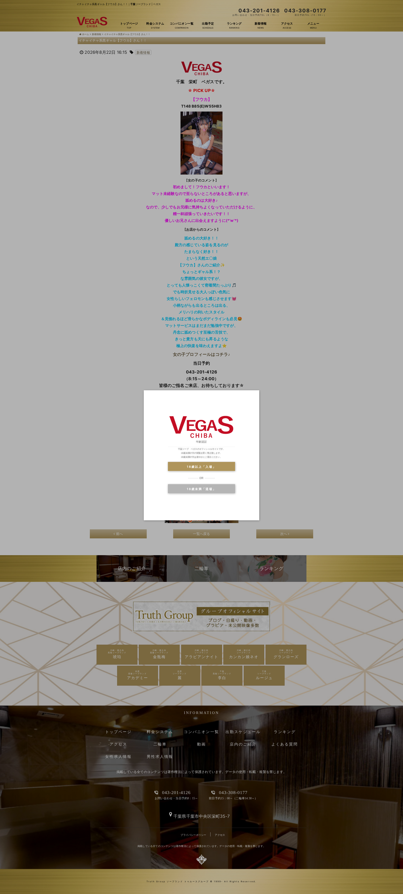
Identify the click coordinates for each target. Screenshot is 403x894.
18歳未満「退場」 (201, 489)
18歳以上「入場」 (201, 466)
